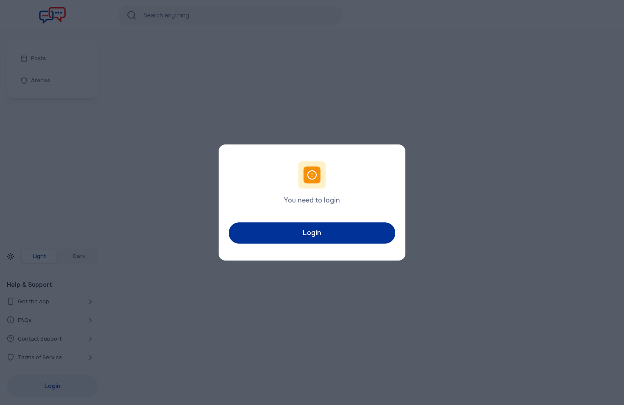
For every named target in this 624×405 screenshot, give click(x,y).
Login (312, 232)
